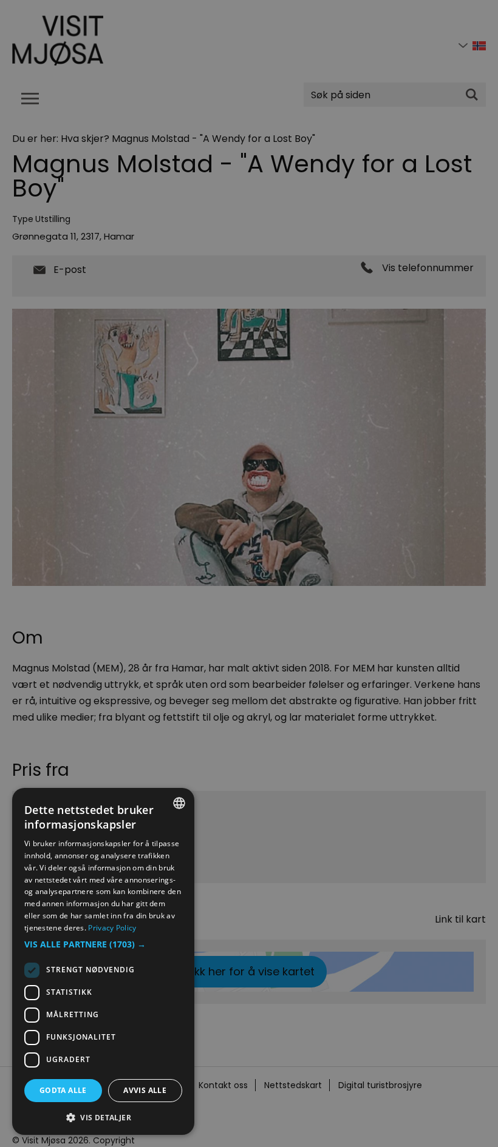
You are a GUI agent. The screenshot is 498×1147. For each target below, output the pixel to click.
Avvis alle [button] (144, 1090)
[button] (103, 944)
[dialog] (103, 961)
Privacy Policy (112, 928)
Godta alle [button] (63, 1090)
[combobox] (179, 803)
